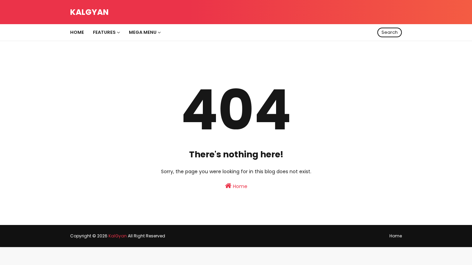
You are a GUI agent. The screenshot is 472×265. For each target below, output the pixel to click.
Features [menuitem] (104, 32)
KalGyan (89, 12)
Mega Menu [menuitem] (143, 32)
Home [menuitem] (77, 32)
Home (239, 186)
